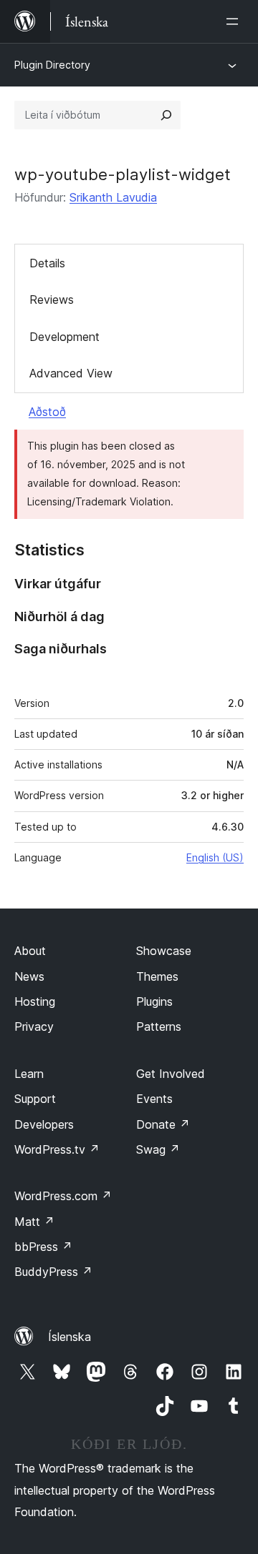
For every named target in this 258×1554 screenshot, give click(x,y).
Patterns (158, 1026)
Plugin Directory (52, 65)
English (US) (215, 857)
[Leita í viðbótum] (166, 115)
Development (64, 337)
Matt (34, 1221)
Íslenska (69, 1337)
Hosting (34, 1001)
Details (47, 263)
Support (35, 1099)
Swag (158, 1149)
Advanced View (71, 373)
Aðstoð (47, 412)
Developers (44, 1124)
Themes (157, 976)
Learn (29, 1073)
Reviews (51, 299)
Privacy (34, 1026)
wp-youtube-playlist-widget (122, 174)
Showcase (163, 951)
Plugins (154, 1001)
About (30, 951)
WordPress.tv (57, 1149)
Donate (163, 1124)
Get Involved (170, 1073)
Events (154, 1099)
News (29, 976)
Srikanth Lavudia (113, 197)
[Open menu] (235, 21)
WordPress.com (63, 1196)
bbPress (43, 1246)
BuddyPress (53, 1272)
